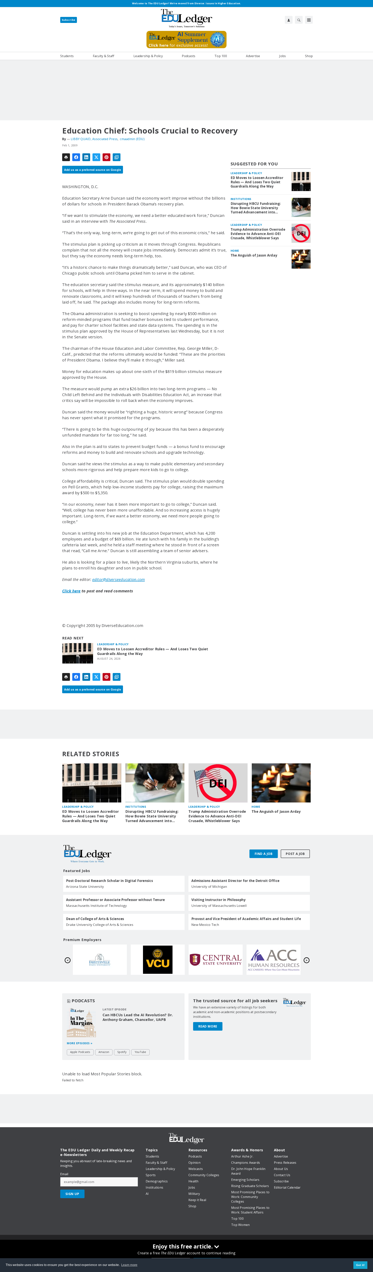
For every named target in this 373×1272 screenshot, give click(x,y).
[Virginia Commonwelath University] (274, 960)
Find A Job (264, 854)
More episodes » (79, 1043)
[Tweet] (96, 157)
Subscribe (68, 20)
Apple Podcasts (80, 1052)
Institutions (241, 199)
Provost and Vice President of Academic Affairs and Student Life (246, 919)
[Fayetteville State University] (216, 960)
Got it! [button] (360, 1265)
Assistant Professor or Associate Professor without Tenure (115, 900)
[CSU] (100, 960)
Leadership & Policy (113, 644)
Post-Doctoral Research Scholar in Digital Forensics (109, 881)
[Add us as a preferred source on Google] (116, 157)
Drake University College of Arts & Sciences (99, 924)
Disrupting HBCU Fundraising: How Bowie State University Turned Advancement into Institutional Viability (256, 208)
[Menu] (309, 20)
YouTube (140, 1052)
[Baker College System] (158, 960)
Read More (207, 1026)
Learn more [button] (129, 1265)
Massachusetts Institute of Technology (96, 905)
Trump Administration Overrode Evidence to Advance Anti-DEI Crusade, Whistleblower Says (258, 233)
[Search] (299, 20)
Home (235, 250)
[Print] (66, 157)
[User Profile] (289, 20)
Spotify (121, 1052)
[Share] (76, 157)
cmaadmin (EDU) (132, 139)
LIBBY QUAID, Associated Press (94, 139)
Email (64, 1174)
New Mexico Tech (205, 924)
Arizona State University (85, 886)
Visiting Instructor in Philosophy (218, 900)
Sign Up (72, 1194)
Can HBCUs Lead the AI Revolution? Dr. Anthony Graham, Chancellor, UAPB (138, 1017)
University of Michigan (209, 886)
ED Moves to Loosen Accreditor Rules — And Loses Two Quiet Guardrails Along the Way (152, 651)
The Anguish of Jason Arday (254, 255)
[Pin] (106, 157)
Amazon (103, 1052)
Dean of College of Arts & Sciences (95, 919)
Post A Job (295, 854)
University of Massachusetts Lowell (219, 905)
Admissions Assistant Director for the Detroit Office (235, 881)
